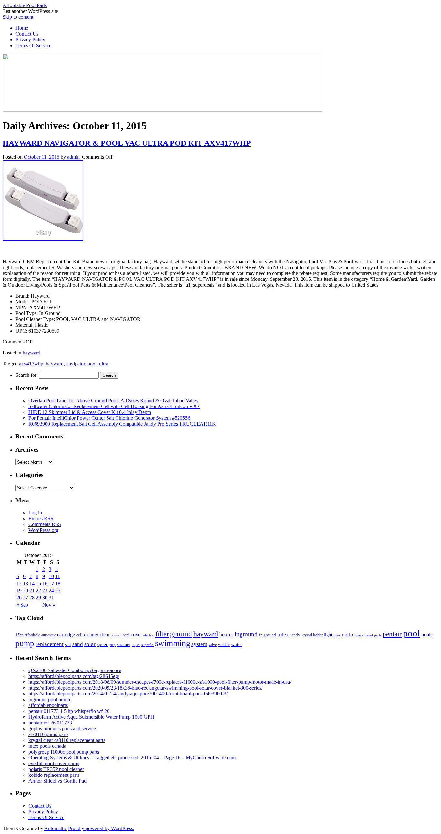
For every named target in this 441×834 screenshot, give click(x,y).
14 (32, 583)
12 (19, 583)
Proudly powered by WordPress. (101, 828)
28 (32, 597)
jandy (295, 634)
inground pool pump (49, 699)
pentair (392, 634)
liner (336, 635)
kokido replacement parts (53, 775)
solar (90, 644)
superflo (147, 645)
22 (38, 590)
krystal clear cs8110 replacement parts (66, 740)
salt (68, 644)
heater (226, 634)
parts (377, 635)
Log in (35, 512)
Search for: (26, 375)
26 (19, 597)
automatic (48, 635)
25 (57, 590)
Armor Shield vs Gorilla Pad (57, 781)
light (328, 634)
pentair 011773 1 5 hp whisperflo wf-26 (68, 711)
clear (104, 634)
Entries (40, 518)
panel (369, 635)
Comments (44, 524)
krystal (307, 635)
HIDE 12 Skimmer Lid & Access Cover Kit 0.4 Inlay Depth (89, 412)
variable (224, 644)
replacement (50, 644)
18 (57, 583)
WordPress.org (43, 530)
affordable (32, 635)
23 (44, 590)
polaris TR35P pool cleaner (56, 769)
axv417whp (31, 363)
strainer (123, 644)
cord (126, 635)
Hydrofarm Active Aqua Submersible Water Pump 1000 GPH (91, 717)
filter (162, 634)
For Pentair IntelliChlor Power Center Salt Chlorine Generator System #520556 (109, 418)
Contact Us (26, 34)
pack (360, 635)
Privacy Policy (30, 39)
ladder (318, 635)
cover (136, 634)
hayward (31, 352)
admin (73, 157)
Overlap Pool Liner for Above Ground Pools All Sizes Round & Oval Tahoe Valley (113, 400)
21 (32, 590)
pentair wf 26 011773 (50, 722)
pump (24, 643)
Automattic (55, 828)
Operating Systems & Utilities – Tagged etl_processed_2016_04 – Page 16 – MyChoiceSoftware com (132, 757)
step (113, 645)
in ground (267, 635)
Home (21, 28)
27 (25, 597)
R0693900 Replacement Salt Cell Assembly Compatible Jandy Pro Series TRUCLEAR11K (122, 424)
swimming (172, 643)
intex (283, 634)
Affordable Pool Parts (25, 5)
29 (38, 597)
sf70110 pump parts (48, 734)
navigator (75, 363)
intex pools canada (47, 746)
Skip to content (18, 17)
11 (57, 576)
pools (426, 634)
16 (44, 583)
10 (51, 576)
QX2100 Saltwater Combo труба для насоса (74, 670)
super (136, 645)
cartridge (66, 634)
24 (51, 590)
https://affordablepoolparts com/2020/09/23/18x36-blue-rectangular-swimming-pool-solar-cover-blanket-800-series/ (145, 688)
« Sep (22, 604)
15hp (19, 635)
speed (102, 644)
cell (79, 635)
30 (44, 597)
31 (51, 597)
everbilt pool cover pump (53, 763)
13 (25, 583)
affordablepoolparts (48, 705)
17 (51, 583)
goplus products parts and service (62, 728)
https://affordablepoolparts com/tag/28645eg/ (73, 676)
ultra (103, 363)
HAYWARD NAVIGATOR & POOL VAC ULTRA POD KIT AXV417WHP (127, 143)
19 (19, 590)
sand (77, 644)
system (199, 644)
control (116, 635)
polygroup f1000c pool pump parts (63, 752)
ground (181, 633)
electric (148, 635)
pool (92, 363)
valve (213, 644)
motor (348, 634)
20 (25, 590)
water (236, 644)
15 (38, 583)
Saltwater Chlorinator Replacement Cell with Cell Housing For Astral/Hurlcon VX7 (114, 406)
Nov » (48, 604)
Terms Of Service (33, 45)
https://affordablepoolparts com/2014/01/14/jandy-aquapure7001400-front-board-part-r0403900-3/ (128, 693)
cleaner (91, 634)
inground (246, 634)
